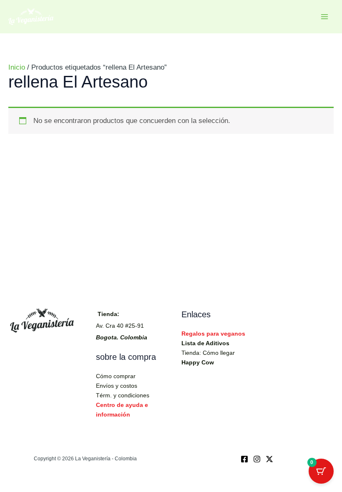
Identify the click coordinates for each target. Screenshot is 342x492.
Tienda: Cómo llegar (208, 352)
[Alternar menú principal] (324, 17)
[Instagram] (257, 459)
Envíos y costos (116, 385)
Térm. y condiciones (122, 395)
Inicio (16, 67)
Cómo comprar (116, 376)
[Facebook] (244, 459)
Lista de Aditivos (205, 343)
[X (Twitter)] (269, 459)
